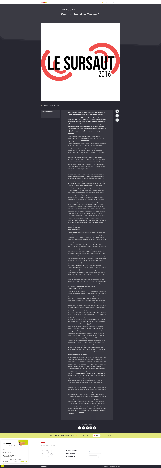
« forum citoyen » (85, 140)
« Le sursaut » (85, 114)
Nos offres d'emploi (70, 456)
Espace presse (94, 457)
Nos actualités (84, 2)
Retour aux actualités (46, 9)
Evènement (64, 9)
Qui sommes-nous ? (53, 2)
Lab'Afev (77, 2)
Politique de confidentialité (115, 466)
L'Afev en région (96, 2)
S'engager (106, 2)
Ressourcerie (91, 447)
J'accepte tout (23, 461)
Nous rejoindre (69, 447)
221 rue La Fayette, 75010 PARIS (48, 445)
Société (73, 9)
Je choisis (14, 461)
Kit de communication (96, 451)
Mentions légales (105, 466)
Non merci (5, 461)
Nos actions (62, 2)
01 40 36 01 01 (44, 448)
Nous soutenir (70, 2)
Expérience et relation (8, 456)
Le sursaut (81, 412)
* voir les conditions (106, 435)
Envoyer (97, 435)
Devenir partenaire (70, 453)
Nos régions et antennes (71, 450)
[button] (2, 465)
